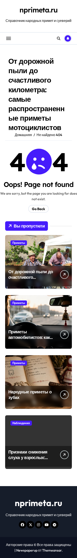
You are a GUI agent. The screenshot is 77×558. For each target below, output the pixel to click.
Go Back (38, 209)
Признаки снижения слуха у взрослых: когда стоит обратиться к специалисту (31, 460)
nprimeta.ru (38, 10)
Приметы (18, 242)
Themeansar (52, 550)
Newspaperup (26, 550)
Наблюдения (21, 423)
